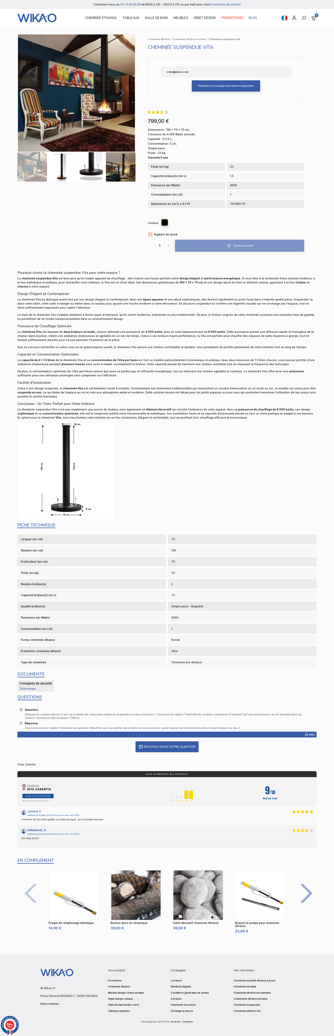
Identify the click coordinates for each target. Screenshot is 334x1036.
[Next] (120, 93)
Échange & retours (182, 1010)
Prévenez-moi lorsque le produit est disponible (226, 86)
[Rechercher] (304, 18)
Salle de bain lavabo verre (123, 1004)
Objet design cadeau (120, 998)
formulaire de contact (226, 4)
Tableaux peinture (119, 1010)
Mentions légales (181, 986)
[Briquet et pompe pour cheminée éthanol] (260, 895)
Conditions (187, 1022)
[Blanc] (216, 917)
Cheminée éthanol (119, 986)
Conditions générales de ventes (190, 992)
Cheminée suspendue (247, 1004)
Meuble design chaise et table (126, 992)
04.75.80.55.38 (130, 4)
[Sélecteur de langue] (284, 18)
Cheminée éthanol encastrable (252, 992)
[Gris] (220, 917)
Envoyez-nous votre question (169, 747)
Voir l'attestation (38, 796)
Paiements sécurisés (183, 1004)
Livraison (176, 980)
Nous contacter (49, 1003)
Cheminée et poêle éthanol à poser (255, 980)
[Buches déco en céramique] (136, 895)
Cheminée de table (245, 986)
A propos (176, 998)
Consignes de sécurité (35, 683)
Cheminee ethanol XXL (247, 1010)
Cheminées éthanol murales (250, 998)
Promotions (115, 980)
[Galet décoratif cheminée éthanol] (198, 895)
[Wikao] (45, 18)
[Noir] (165, 223)
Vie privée (175, 1022)
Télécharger (27, 688)
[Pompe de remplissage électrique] (74, 895)
